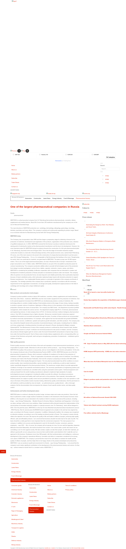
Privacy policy (69, 489)
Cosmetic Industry (16, 494)
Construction (37, 198)
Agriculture (14, 515)
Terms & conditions (70, 485)
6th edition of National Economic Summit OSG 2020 (100, 397)
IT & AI (13, 506)
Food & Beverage (69, 198)
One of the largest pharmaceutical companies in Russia (44, 206)
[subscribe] (85, 204)
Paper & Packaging (17, 511)
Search (102, 165)
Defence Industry (16, 540)
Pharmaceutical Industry (83, 198)
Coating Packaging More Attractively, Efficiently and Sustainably (104, 318)
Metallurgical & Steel (17, 519)
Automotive (28, 198)
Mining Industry (15, 545)
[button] (13, 150)
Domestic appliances (17, 498)
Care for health (88, 371)
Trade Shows (15, 182)
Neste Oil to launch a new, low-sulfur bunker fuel (99, 292)
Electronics (14, 502)
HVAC (13, 532)
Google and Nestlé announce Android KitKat (98, 333)
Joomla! (53, 548)
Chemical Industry (16, 489)
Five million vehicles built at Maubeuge (96, 413)
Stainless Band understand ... (93, 325)
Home (13, 165)
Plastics (13, 536)
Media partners (15, 174)
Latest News (46, 198)
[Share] (101, 171)
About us (14, 169)
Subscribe (14, 178)
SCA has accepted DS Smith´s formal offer (97, 387)
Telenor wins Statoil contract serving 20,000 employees (101, 405)
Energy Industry (57, 198)
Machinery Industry (17, 523)
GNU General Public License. (77, 548)
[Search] (101, 163)
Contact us (14, 186)
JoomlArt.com (47, 548)
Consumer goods (16, 485)
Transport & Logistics (17, 528)
